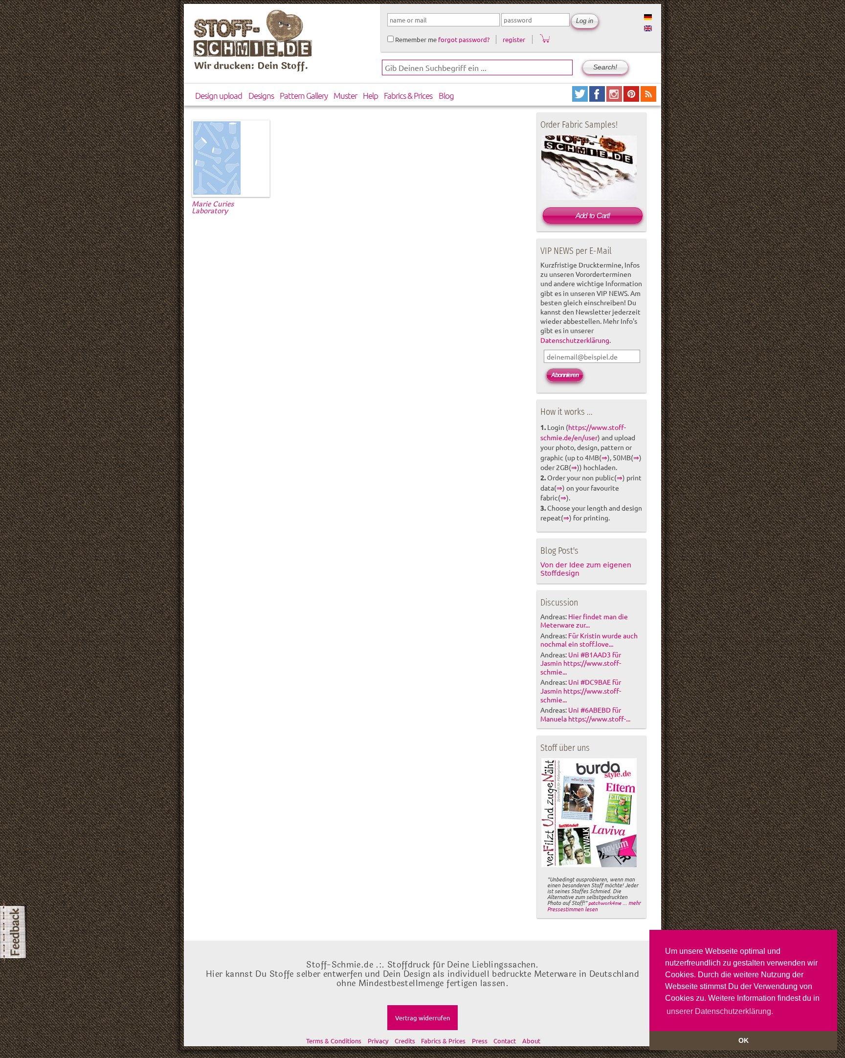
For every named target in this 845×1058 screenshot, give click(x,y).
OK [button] (743, 1040)
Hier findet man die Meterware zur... (584, 621)
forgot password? (463, 39)
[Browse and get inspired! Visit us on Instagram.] (614, 98)
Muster (345, 95)
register (514, 39)
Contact (504, 1040)
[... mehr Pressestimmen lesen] (589, 865)
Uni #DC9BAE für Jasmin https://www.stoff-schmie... (580, 690)
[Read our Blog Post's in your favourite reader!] (648, 98)
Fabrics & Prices (408, 95)
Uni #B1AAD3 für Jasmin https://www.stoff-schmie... (580, 663)
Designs (261, 95)
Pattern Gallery (304, 95)
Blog (446, 95)
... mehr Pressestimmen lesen (594, 906)
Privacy (378, 1040)
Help (370, 95)
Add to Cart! (593, 215)
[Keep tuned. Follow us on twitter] (580, 98)
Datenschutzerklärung (574, 340)
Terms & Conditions (333, 1040)
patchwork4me (604, 902)
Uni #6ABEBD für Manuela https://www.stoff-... (585, 714)
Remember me (415, 39)
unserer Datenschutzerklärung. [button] (720, 1011)
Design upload (218, 95)
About (531, 1040)
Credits (405, 1040)
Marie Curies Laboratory (213, 208)
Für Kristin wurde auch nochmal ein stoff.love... (589, 640)
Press (480, 1040)
